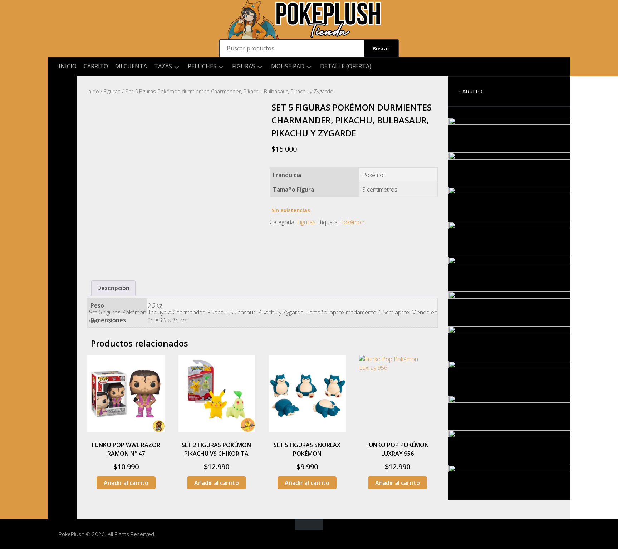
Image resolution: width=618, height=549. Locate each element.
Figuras (243, 66)
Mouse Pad (287, 66)
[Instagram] (62, 87)
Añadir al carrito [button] (126, 483)
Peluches (202, 66)
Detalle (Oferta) (345, 66)
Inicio (68, 66)
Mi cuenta (131, 66)
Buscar (381, 48)
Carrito (96, 66)
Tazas (163, 66)
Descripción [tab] (113, 288)
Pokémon (352, 222)
